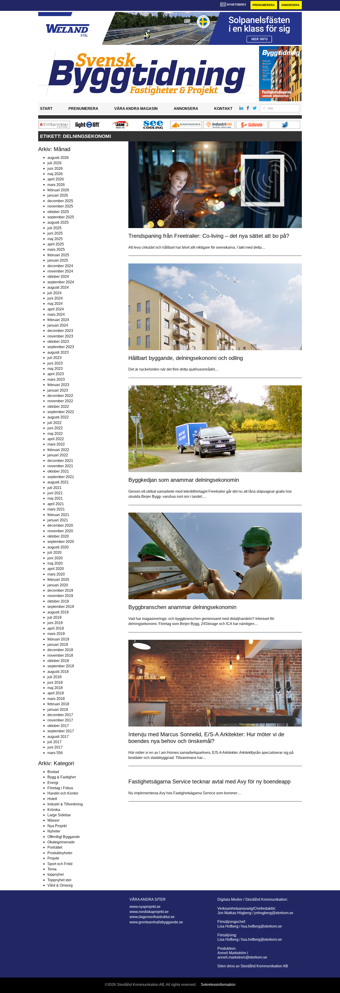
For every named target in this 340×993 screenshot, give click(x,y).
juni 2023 (55, 363)
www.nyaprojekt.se (145, 907)
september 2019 (60, 607)
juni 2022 (55, 428)
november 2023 (60, 336)
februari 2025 (58, 255)
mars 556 (55, 753)
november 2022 (60, 401)
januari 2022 (57, 455)
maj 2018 (55, 688)
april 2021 (55, 504)
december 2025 (60, 201)
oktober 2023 (58, 341)
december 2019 (60, 590)
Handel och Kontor (62, 793)
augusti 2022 (58, 417)
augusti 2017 (58, 737)
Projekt (53, 858)
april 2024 (55, 309)
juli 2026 (54, 163)
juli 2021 (54, 488)
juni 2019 (55, 623)
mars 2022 (56, 444)
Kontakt (223, 109)
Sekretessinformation (218, 985)
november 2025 (60, 206)
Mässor (53, 820)
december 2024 (60, 266)
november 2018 (60, 655)
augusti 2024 (58, 287)
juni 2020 (55, 558)
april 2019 (55, 628)
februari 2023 (58, 385)
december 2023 (60, 331)
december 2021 (60, 461)
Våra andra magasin (136, 109)
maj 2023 (55, 369)
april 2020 (55, 569)
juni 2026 (55, 168)
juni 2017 (55, 747)
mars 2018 (56, 699)
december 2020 (60, 525)
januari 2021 (57, 520)
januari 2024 (57, 325)
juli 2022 (54, 423)
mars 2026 (56, 185)
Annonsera (290, 5)
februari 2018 (58, 704)
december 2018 (60, 650)
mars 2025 (56, 249)
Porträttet (54, 847)
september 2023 (60, 347)
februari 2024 (58, 320)
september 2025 (60, 217)
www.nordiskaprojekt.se (149, 912)
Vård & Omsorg (60, 885)
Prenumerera (264, 5)
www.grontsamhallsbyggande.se (156, 922)
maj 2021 (55, 498)
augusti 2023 (58, 352)
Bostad (53, 772)
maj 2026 (55, 174)
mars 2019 (56, 634)
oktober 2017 (58, 726)
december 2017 (60, 715)
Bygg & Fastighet (61, 777)
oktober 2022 (58, 406)
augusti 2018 (58, 672)
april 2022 (55, 439)
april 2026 (55, 179)
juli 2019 (54, 617)
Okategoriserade (61, 842)
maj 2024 (55, 304)
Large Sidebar (59, 815)
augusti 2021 (58, 482)
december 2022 (60, 396)
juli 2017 (54, 742)
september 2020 (60, 542)
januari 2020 (57, 585)
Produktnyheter (59, 853)
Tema (51, 869)
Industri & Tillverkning (65, 804)
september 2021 (60, 477)
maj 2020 (55, 563)
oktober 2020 (58, 536)
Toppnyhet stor (59, 880)
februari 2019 (58, 639)
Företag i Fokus (60, 788)
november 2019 (60, 596)
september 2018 (60, 666)
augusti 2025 (58, 222)
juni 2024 (55, 298)
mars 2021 (56, 509)
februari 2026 (58, 190)
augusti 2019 (58, 612)
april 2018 (55, 693)
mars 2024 (56, 314)
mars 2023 (56, 379)
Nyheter (53, 831)
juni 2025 (55, 233)
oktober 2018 (58, 661)
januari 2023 (57, 390)
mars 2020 (56, 574)
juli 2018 (54, 677)
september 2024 (60, 282)
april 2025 (55, 244)
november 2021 (60, 466)
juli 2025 (54, 228)
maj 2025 (55, 239)
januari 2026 (57, 195)
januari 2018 (57, 709)
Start (46, 109)
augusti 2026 (58, 158)
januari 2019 (57, 645)
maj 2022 (55, 434)
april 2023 (55, 374)
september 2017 (60, 731)
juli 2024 (54, 293)
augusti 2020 (58, 547)
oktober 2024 (58, 276)
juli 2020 (54, 552)
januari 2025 (57, 260)
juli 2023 (54, 358)
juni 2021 (55, 493)
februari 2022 (58, 450)
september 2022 (60, 412)
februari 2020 (58, 580)
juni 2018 (55, 682)
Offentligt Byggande (63, 837)
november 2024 (60, 271)
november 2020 (60, 531)
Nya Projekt (57, 826)
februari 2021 (58, 515)
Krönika (53, 810)
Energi (52, 783)
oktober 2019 (58, 601)
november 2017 (60, 720)
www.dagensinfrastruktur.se (152, 917)
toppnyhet (55, 874)
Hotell (52, 799)
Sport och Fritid (59, 864)
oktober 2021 (58, 471)
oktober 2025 (58, 212)
